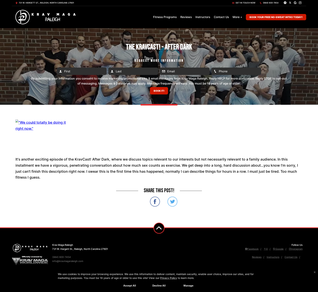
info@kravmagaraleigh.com (67, 261)
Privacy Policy (168, 277)
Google (279, 248)
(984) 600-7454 (270, 2)
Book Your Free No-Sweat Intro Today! (276, 17)
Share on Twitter (172, 201)
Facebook (253, 248)
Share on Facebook (155, 201)
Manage (188, 285)
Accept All (129, 285)
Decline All (159, 285)
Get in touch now (245, 2)
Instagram (297, 248)
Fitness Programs (165, 17)
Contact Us (221, 17)
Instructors (202, 17)
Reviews (186, 17)
